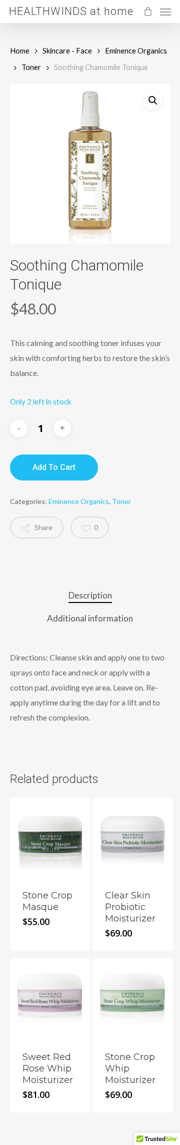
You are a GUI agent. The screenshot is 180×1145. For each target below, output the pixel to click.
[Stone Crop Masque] (50, 838)
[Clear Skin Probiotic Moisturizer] (132, 838)
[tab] (90, 595)
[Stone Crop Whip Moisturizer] (132, 998)
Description (90, 595)
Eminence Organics (136, 50)
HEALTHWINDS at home (71, 11)
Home (20, 50)
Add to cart (54, 467)
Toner (31, 67)
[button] (153, 101)
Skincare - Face (67, 50)
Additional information (90, 618)
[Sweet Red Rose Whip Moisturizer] (50, 998)
